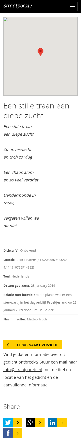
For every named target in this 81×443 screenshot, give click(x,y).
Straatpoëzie (17, 5)
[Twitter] (8, 422)
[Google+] (30, 422)
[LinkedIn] (52, 422)
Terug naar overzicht (37, 345)
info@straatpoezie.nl (22, 369)
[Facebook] (8, 433)
